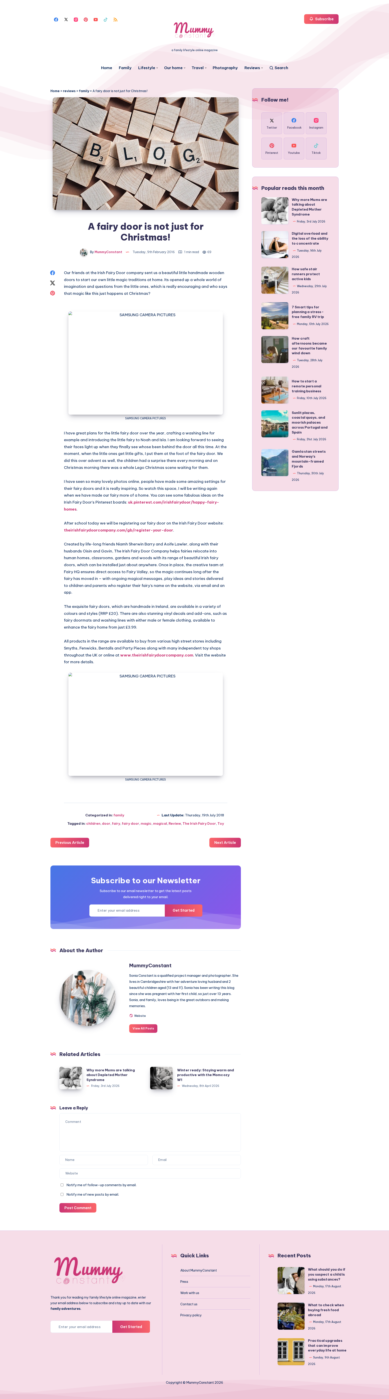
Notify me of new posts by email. (92, 1194)
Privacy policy (191, 1315)
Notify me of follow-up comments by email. (101, 1185)
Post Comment (77, 1208)
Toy (220, 823)
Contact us (188, 1304)
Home (106, 68)
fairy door (130, 823)
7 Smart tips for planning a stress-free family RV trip (308, 312)
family (84, 91)
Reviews (252, 68)
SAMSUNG (132, 418)
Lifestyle (146, 68)
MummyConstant (150, 965)
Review (175, 823)
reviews (69, 91)
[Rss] (115, 19)
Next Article (225, 842)
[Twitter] (66, 19)
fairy (116, 823)
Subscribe (324, 19)
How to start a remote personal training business (306, 386)
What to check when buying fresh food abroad (326, 1310)
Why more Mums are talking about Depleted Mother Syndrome (110, 1075)
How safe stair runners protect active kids (306, 274)
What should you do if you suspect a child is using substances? (326, 1274)
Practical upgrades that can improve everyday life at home (327, 1345)
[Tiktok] (105, 19)
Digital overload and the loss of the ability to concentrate (310, 238)
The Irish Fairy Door (199, 823)
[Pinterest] (85, 19)
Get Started (183, 910)
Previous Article (69, 842)
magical (160, 823)
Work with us (189, 1293)
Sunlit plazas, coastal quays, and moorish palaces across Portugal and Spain (310, 422)
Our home (173, 68)
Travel (198, 68)
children (93, 823)
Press (184, 1282)
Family (125, 68)
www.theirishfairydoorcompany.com (156, 655)
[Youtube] (95, 19)
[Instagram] (75, 19)
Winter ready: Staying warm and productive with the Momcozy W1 (205, 1075)
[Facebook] (56, 19)
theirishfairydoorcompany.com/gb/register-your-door (118, 530)
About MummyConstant (198, 1270)
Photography (225, 68)
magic (146, 823)
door (106, 823)
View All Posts (143, 1028)
